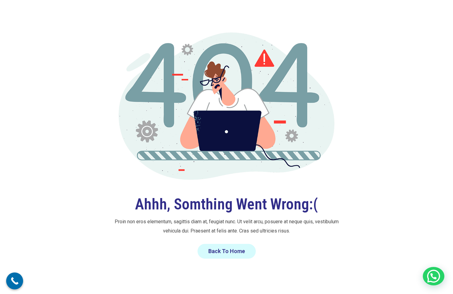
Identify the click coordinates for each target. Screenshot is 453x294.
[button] (433, 276)
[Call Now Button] (14, 280)
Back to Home (226, 251)
